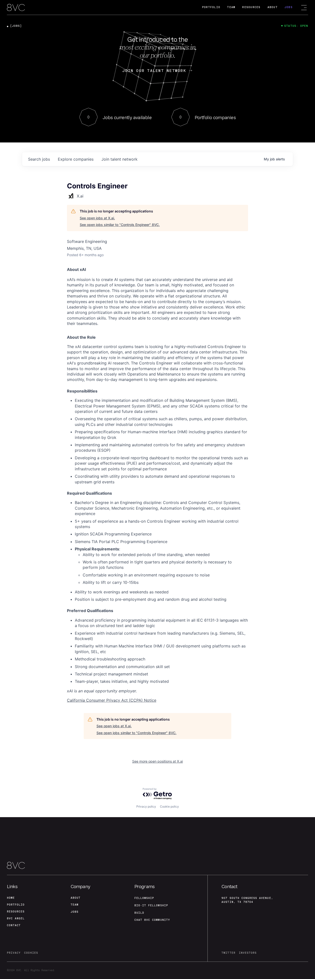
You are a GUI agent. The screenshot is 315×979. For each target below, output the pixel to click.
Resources (251, 7)
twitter (228, 952)
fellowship (144, 898)
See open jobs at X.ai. (97, 218)
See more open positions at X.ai (157, 761)
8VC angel (16, 918)
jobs (39, 159)
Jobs (288, 7)
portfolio (16, 904)
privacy (14, 952)
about (75, 897)
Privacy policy (146, 806)
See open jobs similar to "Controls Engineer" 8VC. (120, 225)
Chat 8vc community (152, 920)
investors (248, 952)
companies (76, 159)
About (273, 7)
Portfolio (211, 7)
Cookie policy (169, 806)
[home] (16, 8)
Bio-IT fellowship (151, 905)
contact (14, 925)
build (139, 912)
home (11, 897)
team (75, 904)
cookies (31, 952)
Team (231, 7)
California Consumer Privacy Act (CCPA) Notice (111, 700)
